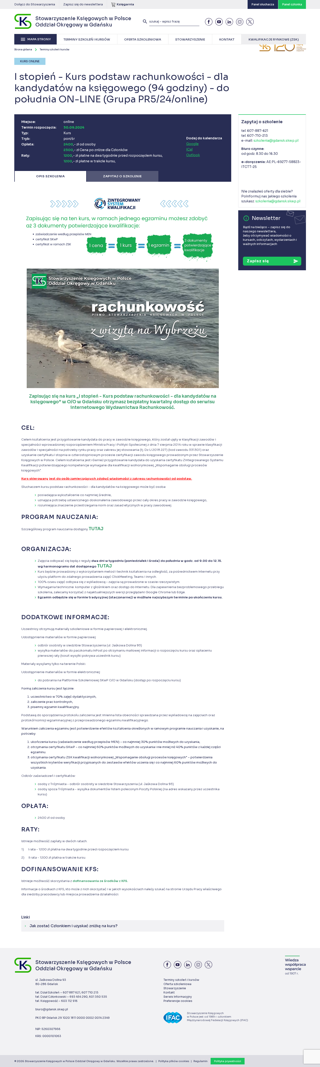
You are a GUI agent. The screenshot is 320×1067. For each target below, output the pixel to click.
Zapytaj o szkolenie (122, 176)
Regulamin (200, 1061)
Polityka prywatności (227, 1061)
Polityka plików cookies (173, 1061)
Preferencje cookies (178, 1001)
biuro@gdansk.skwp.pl (51, 1009)
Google (192, 144)
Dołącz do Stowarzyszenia (34, 4)
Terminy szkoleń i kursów (54, 49)
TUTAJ (96, 528)
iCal (189, 149)
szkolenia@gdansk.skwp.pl (275, 140)
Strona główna (23, 49)
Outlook (193, 155)
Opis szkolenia (50, 176)
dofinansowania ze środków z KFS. (100, 881)
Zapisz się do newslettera (83, 4)
